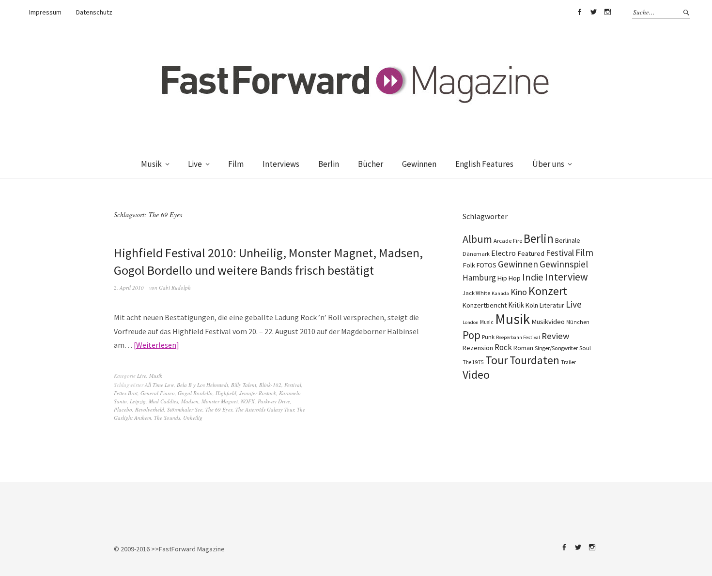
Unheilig (192, 417)
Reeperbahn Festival (518, 337)
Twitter (593, 12)
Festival (292, 384)
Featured (530, 253)
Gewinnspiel (564, 264)
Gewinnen (419, 164)
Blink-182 (270, 384)
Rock (503, 347)
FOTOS (486, 265)
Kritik (516, 305)
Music (487, 322)
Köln (532, 305)
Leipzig (138, 401)
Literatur (552, 305)
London (471, 322)
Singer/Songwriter (556, 348)
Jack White (476, 292)
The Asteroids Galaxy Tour (264, 409)
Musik (151, 164)
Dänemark (476, 253)
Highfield (226, 393)
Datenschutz (94, 12)
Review (555, 335)
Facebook (579, 12)
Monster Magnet (219, 401)
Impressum (45, 12)
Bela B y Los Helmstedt (202, 384)
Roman (523, 347)
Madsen (190, 401)
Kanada (500, 293)
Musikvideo (548, 321)
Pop (471, 335)
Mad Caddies (163, 401)
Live (195, 164)
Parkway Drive (274, 401)
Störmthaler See (184, 409)
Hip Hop (509, 278)
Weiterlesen (156, 345)
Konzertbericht (485, 305)
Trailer (568, 362)
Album (477, 239)
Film (236, 164)
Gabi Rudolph (175, 287)
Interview (566, 276)
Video (476, 375)
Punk (488, 336)
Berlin (328, 164)
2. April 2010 (129, 287)
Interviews (281, 164)
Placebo (123, 409)
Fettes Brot (126, 393)
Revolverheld (149, 409)
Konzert (547, 290)
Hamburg (479, 277)
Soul (585, 348)
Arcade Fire (508, 240)
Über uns (548, 164)
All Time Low (159, 384)
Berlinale (567, 240)
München (577, 322)
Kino (519, 292)
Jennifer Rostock (257, 393)
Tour (496, 360)
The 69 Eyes (218, 409)
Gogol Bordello (195, 393)
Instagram (607, 12)
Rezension (478, 347)
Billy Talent (243, 384)
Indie (532, 277)
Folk (469, 265)
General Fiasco (157, 393)
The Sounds (167, 417)
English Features (484, 164)
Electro (503, 253)
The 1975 (473, 362)
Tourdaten (534, 360)
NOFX (248, 401)
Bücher (370, 164)
